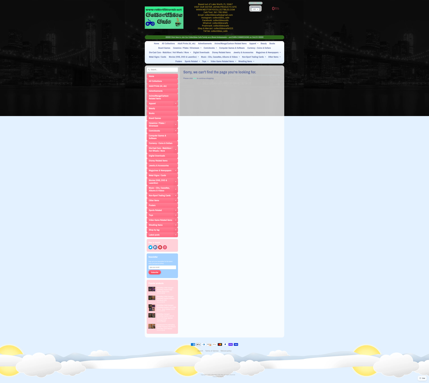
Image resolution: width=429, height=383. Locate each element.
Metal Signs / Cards (157, 56)
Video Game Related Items (224, 62)
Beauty (264, 43)
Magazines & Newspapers (268, 53)
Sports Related (192, 62)
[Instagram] (165, 247)
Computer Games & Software (232, 47)
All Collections (168, 43)
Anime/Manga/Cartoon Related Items (230, 43)
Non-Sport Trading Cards (254, 57)
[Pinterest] (160, 247)
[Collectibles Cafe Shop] (164, 17)
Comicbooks (211, 48)
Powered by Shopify (218, 376)
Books (272, 43)
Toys (205, 62)
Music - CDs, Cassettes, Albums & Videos (220, 57)
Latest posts (163, 235)
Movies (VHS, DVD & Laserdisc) (184, 57)
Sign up (259, 3)
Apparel (254, 44)
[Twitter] (150, 247)
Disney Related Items (221, 52)
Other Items (274, 57)
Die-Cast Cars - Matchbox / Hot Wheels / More (170, 53)
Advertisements (205, 43)
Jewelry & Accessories (243, 52)
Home (156, 43)
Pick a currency (255, 7)
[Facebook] (155, 247)
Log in (251, 3)
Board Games (164, 47)
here (194, 78)
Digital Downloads (201, 52)
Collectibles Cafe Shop (217, 375)
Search (200, 351)
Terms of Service (211, 351)
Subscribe (154, 272)
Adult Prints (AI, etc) (186, 43)
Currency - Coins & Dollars (259, 47)
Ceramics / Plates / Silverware (187, 48)
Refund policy (226, 351)
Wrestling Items (246, 62)
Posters (178, 61)
